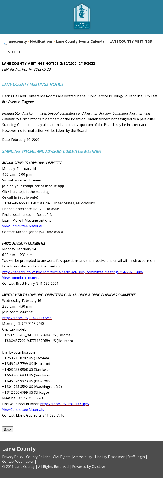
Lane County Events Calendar (81, 41)
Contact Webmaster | (19, 461)
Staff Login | (137, 456)
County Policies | (39, 456)
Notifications (41, 41)
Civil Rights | (63, 456)
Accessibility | (84, 456)
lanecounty (17, 41)
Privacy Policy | (14, 456)
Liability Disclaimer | (111, 456)
